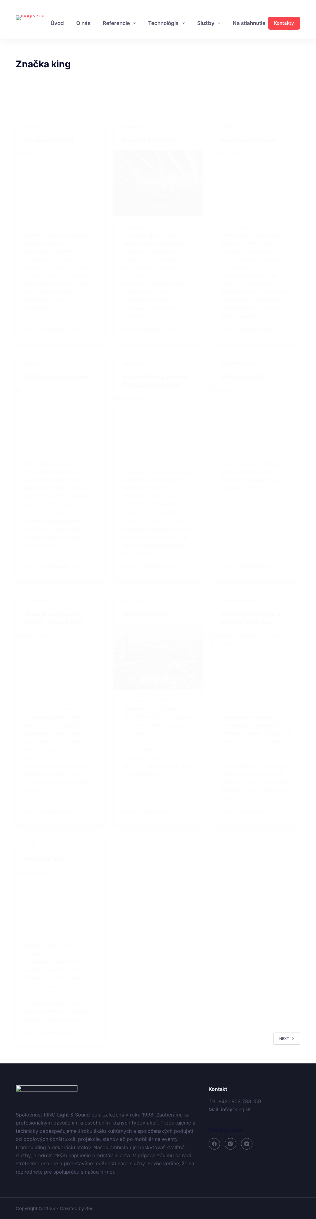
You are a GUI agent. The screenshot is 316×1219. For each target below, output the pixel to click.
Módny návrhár (244, 376)
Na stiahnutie (249, 23)
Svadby (32, 126)
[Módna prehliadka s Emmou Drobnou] (256, 665)
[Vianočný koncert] (158, 183)
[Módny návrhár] (256, 420)
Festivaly (35, 363)
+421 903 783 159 (32, 4)
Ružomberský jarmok (57, 376)
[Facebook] (279, 4)
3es (89, 1208)
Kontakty (284, 23)
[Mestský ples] (60, 902)
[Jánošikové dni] (158, 657)
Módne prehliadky (240, 363)
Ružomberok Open (248, 140)
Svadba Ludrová (49, 140)
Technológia (163, 23)
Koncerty (133, 126)
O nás (83, 23)
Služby (205, 23)
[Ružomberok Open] (256, 183)
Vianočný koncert (150, 140)
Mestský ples (45, 858)
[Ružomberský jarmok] (60, 420)
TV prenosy (37, 600)
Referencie (116, 23)
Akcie (226, 126)
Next (284, 1038)
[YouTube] (298, 4)
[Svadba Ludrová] (60, 183)
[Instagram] (288, 4)
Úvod (57, 23)
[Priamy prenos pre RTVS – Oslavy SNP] (60, 665)
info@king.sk (62, 4)
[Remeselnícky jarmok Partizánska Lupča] (158, 428)
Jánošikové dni (145, 614)
